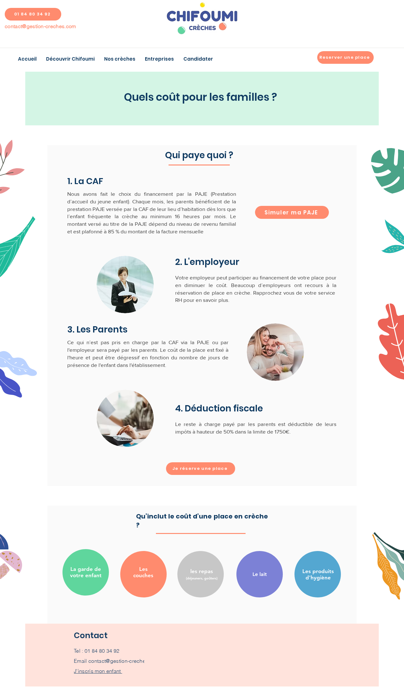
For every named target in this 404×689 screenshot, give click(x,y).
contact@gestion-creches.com (40, 26)
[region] (85, 577)
